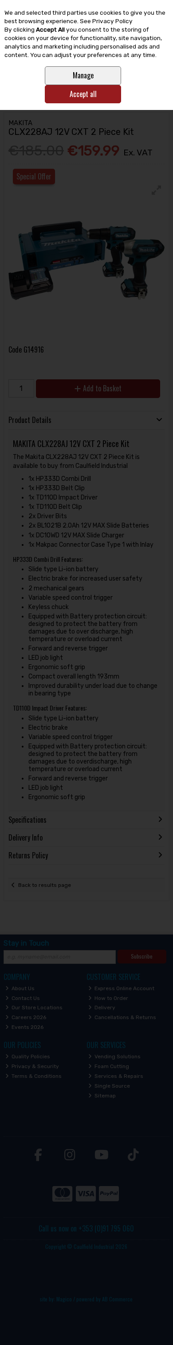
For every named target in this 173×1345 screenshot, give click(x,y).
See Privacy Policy (106, 20)
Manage (83, 75)
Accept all (83, 94)
